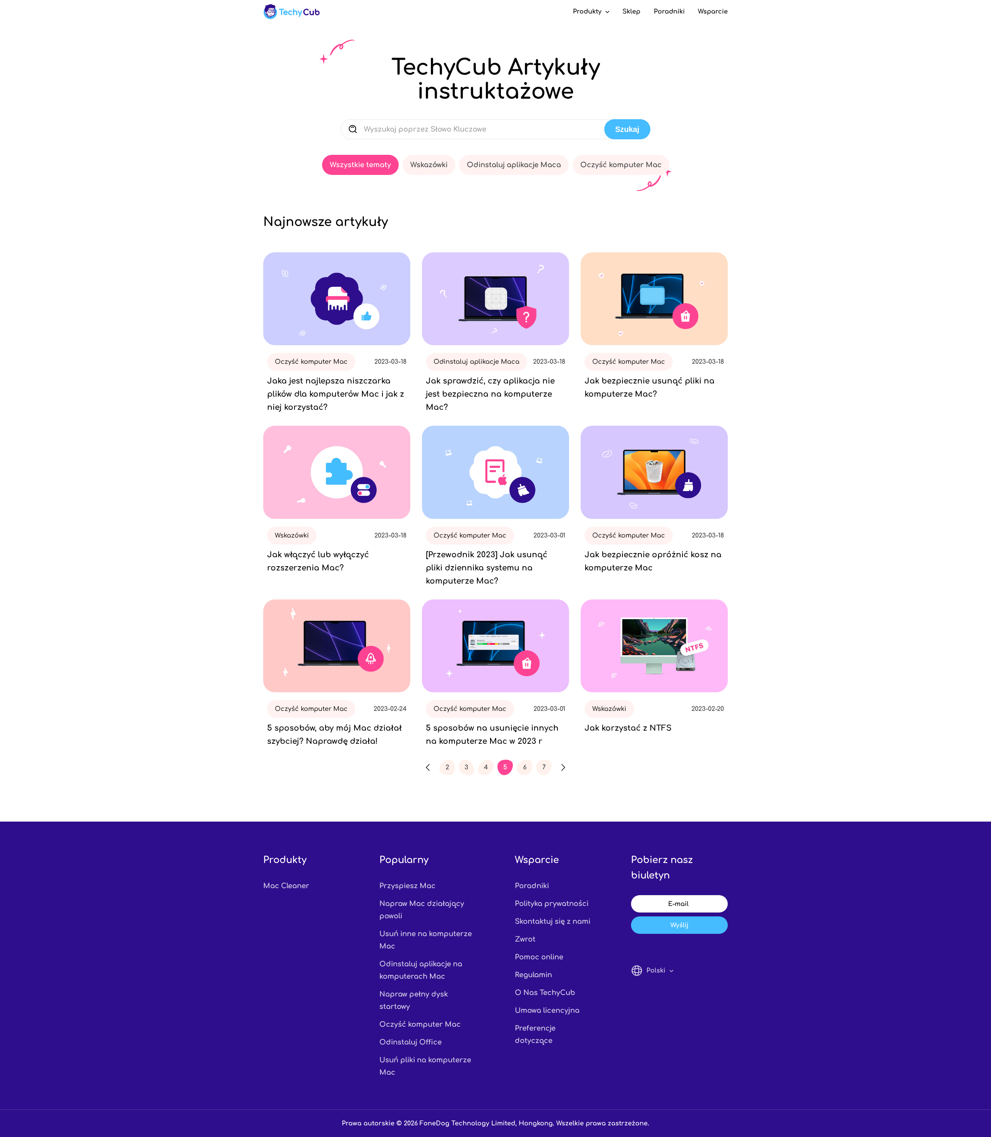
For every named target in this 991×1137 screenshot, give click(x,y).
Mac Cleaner (286, 886)
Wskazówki (428, 165)
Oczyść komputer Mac (621, 165)
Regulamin (533, 975)
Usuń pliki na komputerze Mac (425, 1066)
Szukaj (627, 129)
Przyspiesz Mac (407, 886)
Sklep (631, 11)
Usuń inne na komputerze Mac (425, 940)
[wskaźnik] (291, 11)
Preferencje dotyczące (535, 1034)
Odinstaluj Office (410, 1042)
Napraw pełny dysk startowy (413, 1000)
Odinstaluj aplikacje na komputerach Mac (420, 970)
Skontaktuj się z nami (552, 921)
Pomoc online (539, 957)
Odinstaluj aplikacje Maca (514, 165)
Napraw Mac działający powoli (421, 910)
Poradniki (669, 11)
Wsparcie (713, 11)
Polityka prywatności (551, 904)
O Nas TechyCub (545, 993)
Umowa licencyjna (547, 1010)
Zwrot (525, 939)
